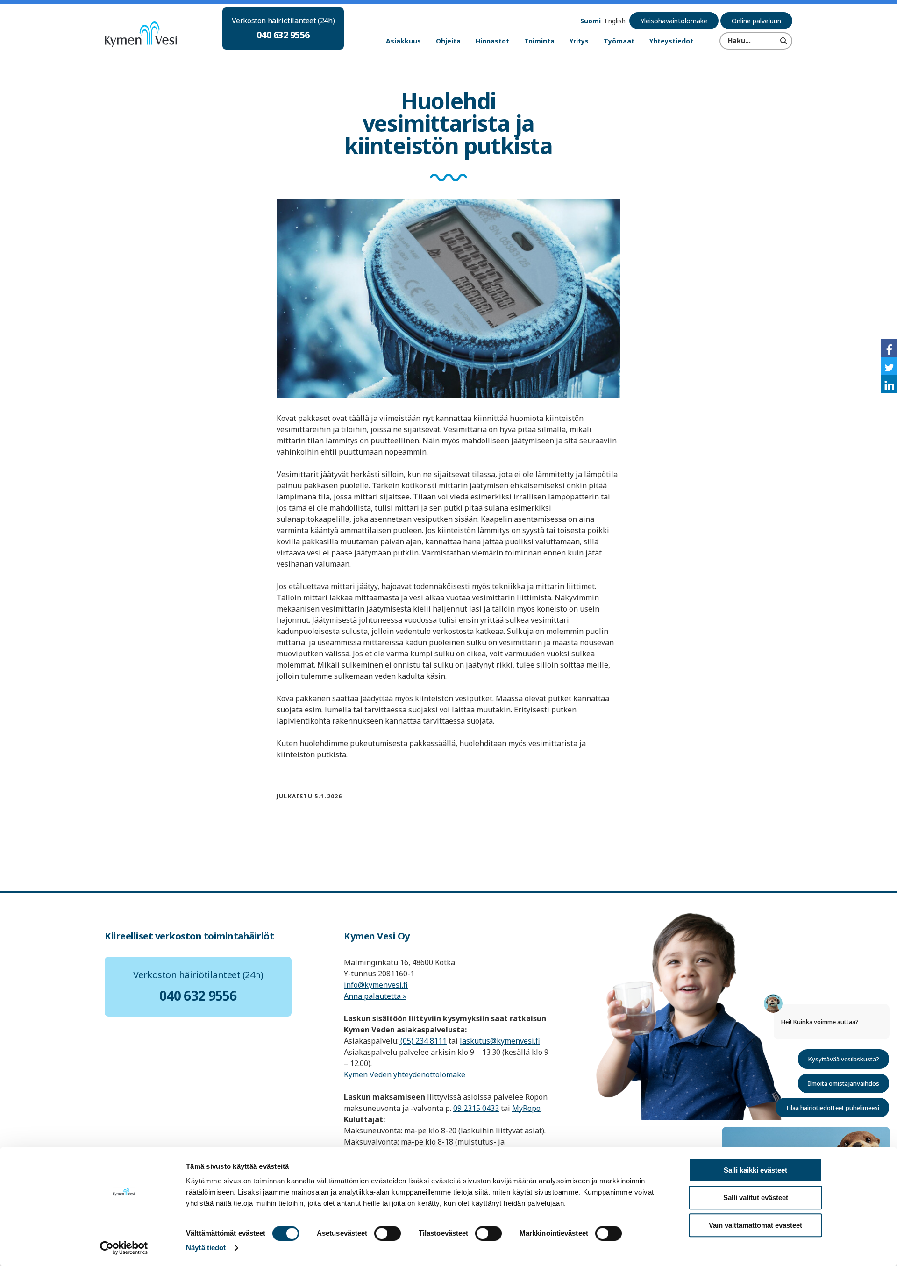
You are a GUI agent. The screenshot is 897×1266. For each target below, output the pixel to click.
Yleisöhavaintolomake (674, 20)
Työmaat (619, 40)
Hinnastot (492, 40)
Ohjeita (448, 40)
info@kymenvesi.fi (376, 985)
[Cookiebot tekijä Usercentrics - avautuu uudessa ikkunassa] (124, 1248)
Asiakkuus (403, 40)
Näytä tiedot (206, 1248)
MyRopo (526, 1108)
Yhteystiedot (671, 40)
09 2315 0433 (476, 1108)
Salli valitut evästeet (755, 1198)
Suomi (590, 20)
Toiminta (539, 40)
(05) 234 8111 (423, 1041)
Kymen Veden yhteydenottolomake (404, 1074)
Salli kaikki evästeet (755, 1170)
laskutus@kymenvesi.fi (500, 1041)
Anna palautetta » (375, 996)
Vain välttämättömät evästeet (755, 1225)
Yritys (579, 40)
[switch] (387, 1233)
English (615, 20)
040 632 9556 (283, 34)
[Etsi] (783, 40)
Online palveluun (756, 20)
